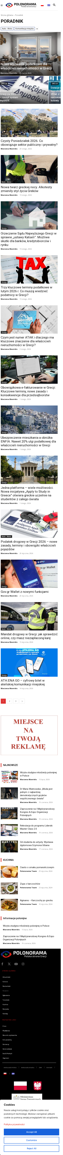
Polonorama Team (28, 871)
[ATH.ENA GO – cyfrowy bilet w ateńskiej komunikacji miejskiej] (29, 662)
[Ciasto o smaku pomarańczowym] (9, 872)
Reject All (31, 1148)
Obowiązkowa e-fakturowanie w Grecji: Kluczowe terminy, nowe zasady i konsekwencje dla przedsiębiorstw (28, 391)
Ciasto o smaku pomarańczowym (37, 867)
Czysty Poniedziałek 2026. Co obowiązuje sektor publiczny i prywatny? (29, 142)
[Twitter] (9, 964)
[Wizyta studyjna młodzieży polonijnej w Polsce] (9, 777)
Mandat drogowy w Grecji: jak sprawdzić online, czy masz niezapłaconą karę (29, 636)
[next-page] (22, 701)
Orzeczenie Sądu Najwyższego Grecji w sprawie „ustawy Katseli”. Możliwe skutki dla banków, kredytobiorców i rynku (29, 239)
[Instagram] (22, 964)
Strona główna (7, 15)
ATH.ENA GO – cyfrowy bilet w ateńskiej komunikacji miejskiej (23, 682)
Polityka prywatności (14, 1124)
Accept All (31, 1132)
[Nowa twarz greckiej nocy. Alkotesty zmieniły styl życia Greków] (29, 169)
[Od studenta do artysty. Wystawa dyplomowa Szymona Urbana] (9, 846)
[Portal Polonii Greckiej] (21, 5)
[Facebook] (2, 964)
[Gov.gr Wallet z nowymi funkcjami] (29, 574)
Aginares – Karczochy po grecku (36, 900)
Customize (31, 1140)
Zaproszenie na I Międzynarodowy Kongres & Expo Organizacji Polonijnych (37, 812)
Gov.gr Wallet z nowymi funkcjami (25, 592)
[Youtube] (16, 964)
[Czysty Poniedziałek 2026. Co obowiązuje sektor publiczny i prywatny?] (29, 123)
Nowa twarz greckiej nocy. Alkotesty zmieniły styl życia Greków (26, 189)
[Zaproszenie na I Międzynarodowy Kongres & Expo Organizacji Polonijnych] (9, 813)
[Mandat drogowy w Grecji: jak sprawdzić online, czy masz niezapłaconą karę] (29, 616)
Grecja (4, 60)
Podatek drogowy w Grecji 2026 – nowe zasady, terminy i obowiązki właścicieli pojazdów (29, 545)
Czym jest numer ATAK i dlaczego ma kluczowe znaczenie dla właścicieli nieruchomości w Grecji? (27, 341)
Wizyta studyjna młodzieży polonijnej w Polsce (26, 925)
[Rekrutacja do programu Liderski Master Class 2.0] (9, 830)
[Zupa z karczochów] (9, 888)
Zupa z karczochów (30, 883)
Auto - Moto (7, 28)
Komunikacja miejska (24, 28)
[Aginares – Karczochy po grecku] (9, 905)
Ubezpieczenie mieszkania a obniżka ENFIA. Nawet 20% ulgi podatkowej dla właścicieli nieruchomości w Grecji (28, 441)
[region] (31, 1127)
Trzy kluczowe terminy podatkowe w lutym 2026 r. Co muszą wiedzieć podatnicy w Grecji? (26, 291)
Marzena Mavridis (9, 149)
